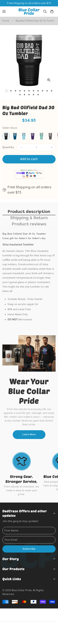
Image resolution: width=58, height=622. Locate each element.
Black (6, 136)
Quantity (8, 147)
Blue (15, 136)
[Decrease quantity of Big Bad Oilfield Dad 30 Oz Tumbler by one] (21, 147)
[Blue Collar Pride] (29, 11)
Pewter (50, 136)
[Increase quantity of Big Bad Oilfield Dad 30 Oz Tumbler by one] (51, 147)
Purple (32, 136)
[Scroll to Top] (52, 605)
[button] (52, 11)
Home (5, 20)
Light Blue (23, 136)
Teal (41, 136)
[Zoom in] (48, 79)
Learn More (29, 434)
